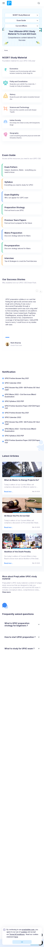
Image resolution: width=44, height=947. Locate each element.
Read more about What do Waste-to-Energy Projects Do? (8, 492)
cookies (24, 932)
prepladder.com (28, 929)
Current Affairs (21, 26)
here (16, 937)
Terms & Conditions (17, 934)
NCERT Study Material (21, 15)
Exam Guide (21, 20)
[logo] (9, 5)
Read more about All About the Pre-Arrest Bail (8, 527)
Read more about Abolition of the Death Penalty (8, 563)
